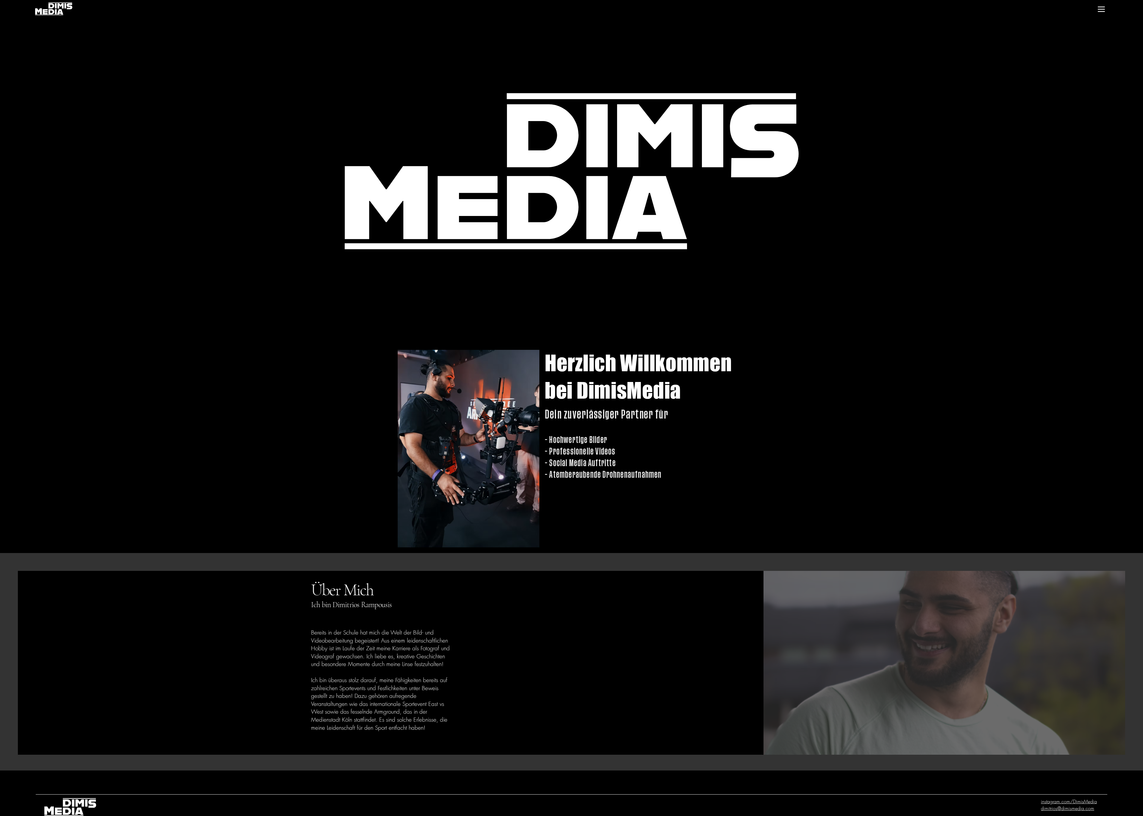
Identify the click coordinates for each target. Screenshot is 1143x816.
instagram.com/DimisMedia (1069, 801)
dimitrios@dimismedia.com (1067, 808)
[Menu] (1101, 9)
